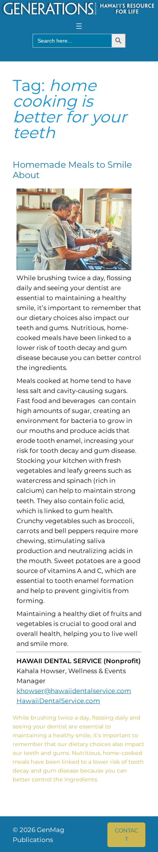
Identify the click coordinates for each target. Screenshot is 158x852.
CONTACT (126, 834)
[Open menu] (79, 26)
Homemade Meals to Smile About (72, 170)
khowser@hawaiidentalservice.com (73, 691)
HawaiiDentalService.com (58, 701)
